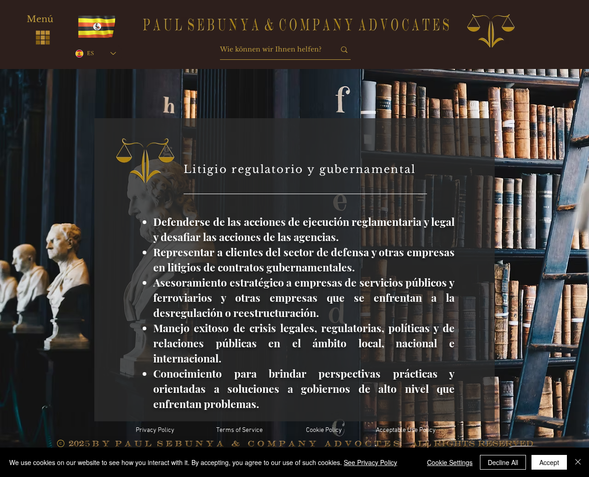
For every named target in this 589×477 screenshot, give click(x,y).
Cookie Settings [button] (450, 462)
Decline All (503, 462)
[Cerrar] (577, 462)
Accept (549, 462)
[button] (42, 37)
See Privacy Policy (370, 462)
